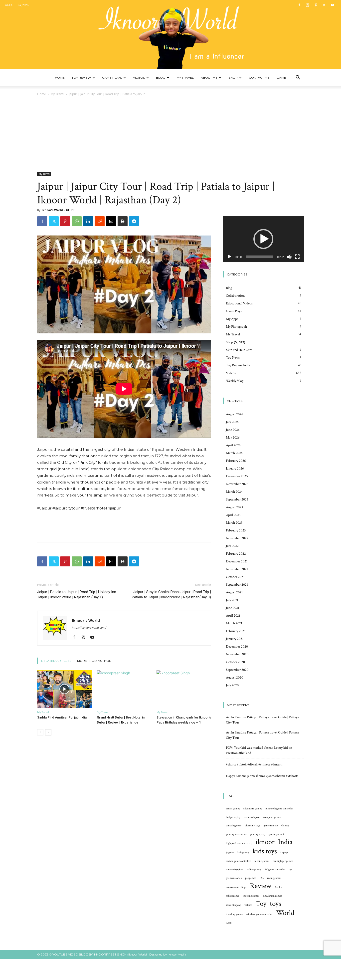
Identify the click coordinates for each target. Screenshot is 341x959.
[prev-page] (40, 732)
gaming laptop (257, 834)
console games (233, 825)
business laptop (252, 817)
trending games (234, 914)
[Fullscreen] (297, 256)
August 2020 (234, 677)
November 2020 (237, 654)
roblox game (232, 896)
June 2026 (233, 430)
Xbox (228, 923)
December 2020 (237, 646)
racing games (274, 878)
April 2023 (233, 515)
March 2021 (234, 623)
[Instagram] (307, 5)
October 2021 (235, 577)
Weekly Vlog (234, 381)
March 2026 (234, 453)
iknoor (265, 842)
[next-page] (48, 732)
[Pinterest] (316, 5)
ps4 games (250, 878)
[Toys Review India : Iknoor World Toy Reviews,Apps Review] (170, 34)
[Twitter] (324, 5)
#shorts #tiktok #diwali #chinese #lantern (254, 764)
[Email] (111, 221)
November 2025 (237, 484)
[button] (298, 78)
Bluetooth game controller (279, 808)
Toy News (233, 357)
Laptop (284, 852)
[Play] (229, 256)
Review (260, 886)
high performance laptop (239, 843)
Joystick (230, 852)
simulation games (272, 896)
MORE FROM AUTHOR (94, 661)
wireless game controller (259, 914)
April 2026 (233, 445)
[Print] (123, 221)
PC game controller (275, 869)
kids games (243, 852)
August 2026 (234, 414)
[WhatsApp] (77, 221)
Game (281, 77)
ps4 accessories (234, 878)
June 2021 (232, 608)
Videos (139, 77)
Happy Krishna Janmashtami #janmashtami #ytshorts (262, 776)
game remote (271, 825)
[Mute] (289, 256)
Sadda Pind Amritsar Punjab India (62, 717)
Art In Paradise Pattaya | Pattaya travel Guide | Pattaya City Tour (262, 720)
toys (275, 903)
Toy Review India (238, 365)
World (285, 913)
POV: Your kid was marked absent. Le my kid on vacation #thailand (259, 750)
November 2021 (237, 569)
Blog (160, 77)
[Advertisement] (170, 134)
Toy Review (81, 77)
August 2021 (234, 592)
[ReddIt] (100, 221)
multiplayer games (283, 861)
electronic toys (252, 825)
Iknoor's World (52, 210)
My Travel (185, 77)
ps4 (290, 869)
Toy (261, 903)
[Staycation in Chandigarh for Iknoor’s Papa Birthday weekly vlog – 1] (184, 689)
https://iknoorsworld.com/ (89, 627)
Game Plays (112, 77)
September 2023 (237, 499)
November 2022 (237, 538)
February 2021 (235, 631)
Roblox (278, 887)
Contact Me (259, 77)
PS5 (262, 878)
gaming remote (277, 834)
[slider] (259, 256)
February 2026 (236, 461)
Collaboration (235, 295)
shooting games (251, 896)
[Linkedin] (88, 221)
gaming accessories (236, 834)
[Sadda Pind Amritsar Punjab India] (64, 689)
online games (254, 869)
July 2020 (232, 685)
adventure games (252, 808)
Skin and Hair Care (239, 350)
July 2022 (232, 546)
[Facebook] (299, 5)
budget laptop (233, 817)
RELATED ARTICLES (56, 661)
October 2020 (235, 662)
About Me (209, 77)
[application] (263, 239)
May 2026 (233, 437)
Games (285, 825)
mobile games (261, 861)
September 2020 (237, 670)
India (285, 842)
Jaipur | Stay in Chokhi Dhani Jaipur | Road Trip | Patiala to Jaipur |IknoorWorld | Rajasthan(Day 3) (171, 594)
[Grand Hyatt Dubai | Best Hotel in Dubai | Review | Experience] (124, 689)
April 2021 (233, 615)
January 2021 (234, 639)
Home (60, 77)
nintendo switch (234, 869)
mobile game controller (238, 861)
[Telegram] (134, 221)
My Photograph (236, 326)
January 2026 (235, 468)
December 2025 (237, 476)
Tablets (248, 905)
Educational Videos (239, 303)
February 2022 (236, 553)
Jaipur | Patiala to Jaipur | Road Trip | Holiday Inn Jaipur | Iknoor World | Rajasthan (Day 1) (76, 594)
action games (233, 808)
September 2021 (237, 584)
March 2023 (234, 522)
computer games (272, 817)
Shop (233, 77)
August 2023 (234, 507)
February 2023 (236, 530)
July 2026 (232, 422)
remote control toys (236, 887)
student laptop (233, 905)
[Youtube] (332, 5)
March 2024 (234, 491)
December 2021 (236, 561)
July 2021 (232, 600)
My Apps (232, 319)
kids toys (265, 851)
